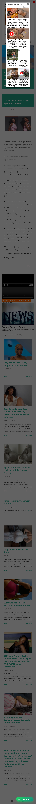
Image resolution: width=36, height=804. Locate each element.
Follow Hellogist (26, 799)
